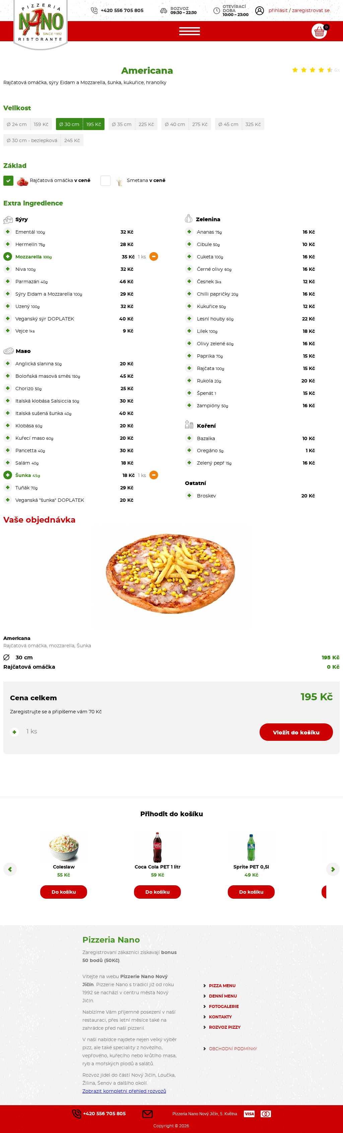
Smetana (145, 180)
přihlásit (278, 10)
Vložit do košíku (296, 732)
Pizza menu (222, 986)
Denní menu (223, 996)
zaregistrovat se (311, 10)
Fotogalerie (224, 1007)
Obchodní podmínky (233, 1049)
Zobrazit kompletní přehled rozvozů (124, 1091)
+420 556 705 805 (122, 10)
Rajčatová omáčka (59, 180)
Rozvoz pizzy (225, 1027)
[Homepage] (40, 24)
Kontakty (220, 1017)
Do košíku (64, 892)
